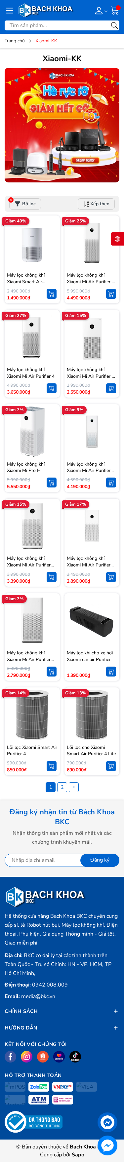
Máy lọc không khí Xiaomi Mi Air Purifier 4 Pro (90, 281)
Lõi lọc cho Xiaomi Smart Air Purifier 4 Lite (91, 750)
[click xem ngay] (62, 125)
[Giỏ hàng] (115, 10)
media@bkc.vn (38, 996)
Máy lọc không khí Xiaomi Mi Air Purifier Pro (88, 470)
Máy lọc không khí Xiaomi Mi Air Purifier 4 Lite (90, 376)
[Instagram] (26, 1057)
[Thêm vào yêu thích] (52, 243)
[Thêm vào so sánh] (52, 257)
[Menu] (10, 10)
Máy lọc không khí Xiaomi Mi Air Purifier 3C (88, 564)
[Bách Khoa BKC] (46, 10)
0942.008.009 (50, 984)
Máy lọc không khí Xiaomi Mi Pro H (26, 467)
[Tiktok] (75, 1057)
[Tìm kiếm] (114, 25)
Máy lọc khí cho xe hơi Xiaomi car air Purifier (90, 656)
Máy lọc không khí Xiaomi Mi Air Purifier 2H (29, 659)
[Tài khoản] (100, 10)
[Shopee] (43, 1057)
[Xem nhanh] (52, 229)
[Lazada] (59, 1057)
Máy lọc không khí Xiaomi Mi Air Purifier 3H (29, 564)
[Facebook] (10, 1057)
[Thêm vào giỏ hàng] (52, 294)
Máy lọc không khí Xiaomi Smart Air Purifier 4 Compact (26, 281)
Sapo (78, 1154)
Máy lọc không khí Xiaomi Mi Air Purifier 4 (31, 373)
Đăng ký (99, 860)
